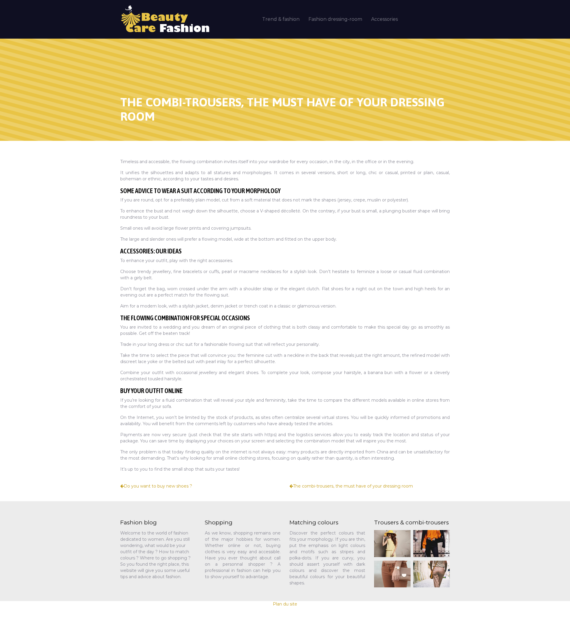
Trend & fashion (281, 19)
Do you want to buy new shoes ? (158, 486)
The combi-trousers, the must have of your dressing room (353, 486)
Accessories (384, 19)
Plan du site (285, 604)
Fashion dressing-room (335, 19)
